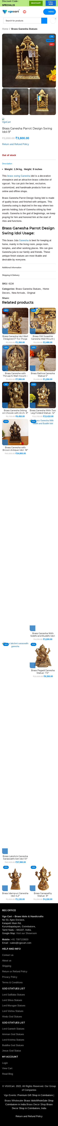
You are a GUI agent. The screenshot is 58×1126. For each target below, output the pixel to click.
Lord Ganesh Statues (13, 1028)
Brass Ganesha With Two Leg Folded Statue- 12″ (43, 411)
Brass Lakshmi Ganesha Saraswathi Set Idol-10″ (15, 857)
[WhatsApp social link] (14, 298)
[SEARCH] (44, 21)
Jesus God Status (11, 1050)
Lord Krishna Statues (13, 1039)
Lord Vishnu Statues (12, 1011)
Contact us (8, 955)
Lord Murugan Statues (13, 1005)
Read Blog (7, 1074)
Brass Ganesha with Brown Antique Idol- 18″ (15, 448)
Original (31, 293)
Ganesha (23, 240)
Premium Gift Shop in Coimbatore (35, 1095)
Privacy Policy (9, 977)
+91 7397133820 (19, 939)
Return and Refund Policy (15, 144)
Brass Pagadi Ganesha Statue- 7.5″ (43, 671)
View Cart (7, 1068)
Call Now (50, 3)
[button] (5, 331)
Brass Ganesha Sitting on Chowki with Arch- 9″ (15, 411)
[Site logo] (11, 11)
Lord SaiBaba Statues (13, 994)
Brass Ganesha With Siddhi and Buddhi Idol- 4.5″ (42, 636)
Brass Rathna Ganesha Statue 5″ (43, 374)
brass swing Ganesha (18, 176)
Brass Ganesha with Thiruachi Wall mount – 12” (15, 376)
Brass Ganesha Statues (24, 29)
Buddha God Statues (13, 1045)
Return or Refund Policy (14, 971)
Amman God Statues (13, 1034)
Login (5, 1063)
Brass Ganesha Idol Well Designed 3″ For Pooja (15, 337)
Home (5, 29)
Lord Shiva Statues (12, 1000)
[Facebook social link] (11, 298)
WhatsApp (36, 3)
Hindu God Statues (12, 1016)
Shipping (6, 966)
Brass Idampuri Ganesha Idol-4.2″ (15, 894)
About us (6, 960)
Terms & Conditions (12, 982)
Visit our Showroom (26, 933)
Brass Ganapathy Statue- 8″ (43, 894)
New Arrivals (18, 293)
